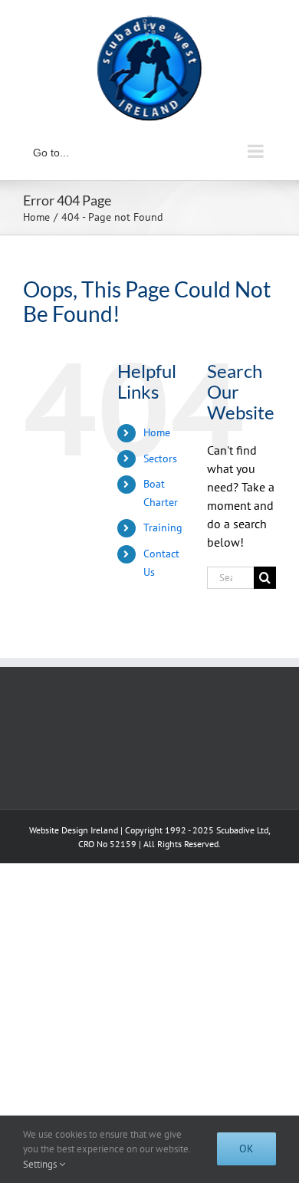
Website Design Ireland (73, 830)
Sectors (160, 458)
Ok (246, 1148)
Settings (41, 1164)
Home (156, 432)
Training (162, 527)
